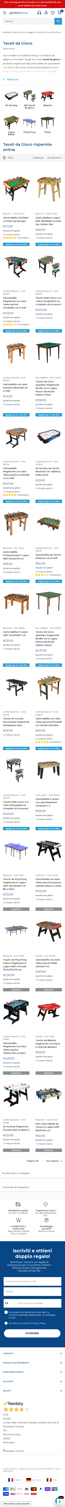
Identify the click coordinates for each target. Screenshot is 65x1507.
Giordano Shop (10, 32)
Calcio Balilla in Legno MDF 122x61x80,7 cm (15, 634)
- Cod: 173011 (18, 548)
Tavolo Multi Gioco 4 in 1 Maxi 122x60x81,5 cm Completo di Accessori (48, 301)
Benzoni (7, 548)
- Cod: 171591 (18, 875)
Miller (39, 956)
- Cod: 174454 (51, 875)
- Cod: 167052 (54, 628)
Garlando (41, 795)
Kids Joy (7, 214)
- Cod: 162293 (48, 956)
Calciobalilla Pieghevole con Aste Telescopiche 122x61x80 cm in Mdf (14, 303)
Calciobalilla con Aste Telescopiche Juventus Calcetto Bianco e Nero (49, 882)
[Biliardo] (47, 96)
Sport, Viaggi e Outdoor (32, 32)
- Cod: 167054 (54, 377)
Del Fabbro (42, 377)
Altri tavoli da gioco (29, 106)
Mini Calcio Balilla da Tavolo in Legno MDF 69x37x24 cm (47, 1127)
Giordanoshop (11, 291)
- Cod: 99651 (48, 1036)
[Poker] (47, 123)
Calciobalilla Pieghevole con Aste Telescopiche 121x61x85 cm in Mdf (16, 473)
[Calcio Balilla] (11, 123)
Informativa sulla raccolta (16, 1503)
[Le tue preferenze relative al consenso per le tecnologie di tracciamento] (60, 1502)
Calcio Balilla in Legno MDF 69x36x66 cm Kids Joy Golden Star (48, 221)
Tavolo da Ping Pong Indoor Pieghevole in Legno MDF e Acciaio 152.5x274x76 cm (15, 964)
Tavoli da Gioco (53, 32)
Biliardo (47, 105)
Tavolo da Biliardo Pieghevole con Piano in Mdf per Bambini (48, 1043)
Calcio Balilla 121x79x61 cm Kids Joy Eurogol (15, 219)
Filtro (10, 157)
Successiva (52, 1161)
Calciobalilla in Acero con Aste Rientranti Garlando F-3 (47, 802)
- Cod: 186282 (18, 628)
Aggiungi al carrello (16, 244)
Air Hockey (11, 105)
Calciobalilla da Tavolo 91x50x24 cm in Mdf (48, 556)
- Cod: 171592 (18, 956)
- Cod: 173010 (50, 1120)
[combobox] (10, 1303)
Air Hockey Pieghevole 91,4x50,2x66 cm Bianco (16, 1128)
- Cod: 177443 (17, 214)
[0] (59, 12)
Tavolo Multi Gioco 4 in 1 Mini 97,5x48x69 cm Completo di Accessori (16, 805)
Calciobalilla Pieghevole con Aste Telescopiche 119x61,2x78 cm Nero (14, 1048)
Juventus (40, 875)
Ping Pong (29, 132)
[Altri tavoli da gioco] (29, 96)
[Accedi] (46, 12)
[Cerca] (58, 21)
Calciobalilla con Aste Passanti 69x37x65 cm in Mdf (15, 387)
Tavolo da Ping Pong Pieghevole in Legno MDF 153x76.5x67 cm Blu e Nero (15, 884)
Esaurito (16, 909)
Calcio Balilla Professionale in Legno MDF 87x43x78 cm (16, 555)
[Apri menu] (4, 13)
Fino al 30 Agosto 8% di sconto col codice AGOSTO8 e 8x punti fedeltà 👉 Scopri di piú (32, 4)
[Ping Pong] (29, 122)
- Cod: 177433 (50, 214)
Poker (47, 132)
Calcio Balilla (11, 133)
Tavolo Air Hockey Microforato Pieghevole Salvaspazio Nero (16, 722)
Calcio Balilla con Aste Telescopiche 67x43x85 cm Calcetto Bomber (49, 722)
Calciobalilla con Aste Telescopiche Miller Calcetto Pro (48, 963)
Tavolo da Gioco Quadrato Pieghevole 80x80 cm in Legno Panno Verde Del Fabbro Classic (47, 639)
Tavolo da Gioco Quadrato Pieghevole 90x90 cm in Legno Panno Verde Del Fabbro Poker (47, 388)
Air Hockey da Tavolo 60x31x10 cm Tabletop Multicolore (48, 471)
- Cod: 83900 (53, 795)
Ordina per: (39, 157)
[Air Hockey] (11, 96)
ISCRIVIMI (32, 1333)
